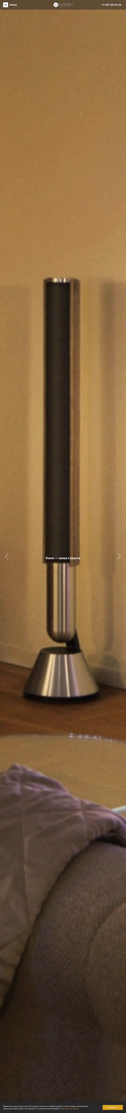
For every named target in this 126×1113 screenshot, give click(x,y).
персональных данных (70, 1109)
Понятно (113, 1107)
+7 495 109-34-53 (111, 4)
